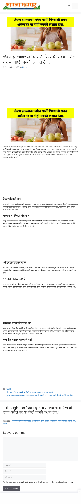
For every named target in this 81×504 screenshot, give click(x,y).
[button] (69, 6)
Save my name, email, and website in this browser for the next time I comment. (39, 482)
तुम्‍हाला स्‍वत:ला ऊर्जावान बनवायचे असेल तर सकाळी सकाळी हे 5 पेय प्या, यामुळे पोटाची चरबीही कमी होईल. (40, 395)
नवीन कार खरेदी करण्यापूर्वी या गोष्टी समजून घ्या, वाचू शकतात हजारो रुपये (29, 392)
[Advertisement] (40, 87)
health (8, 389)
